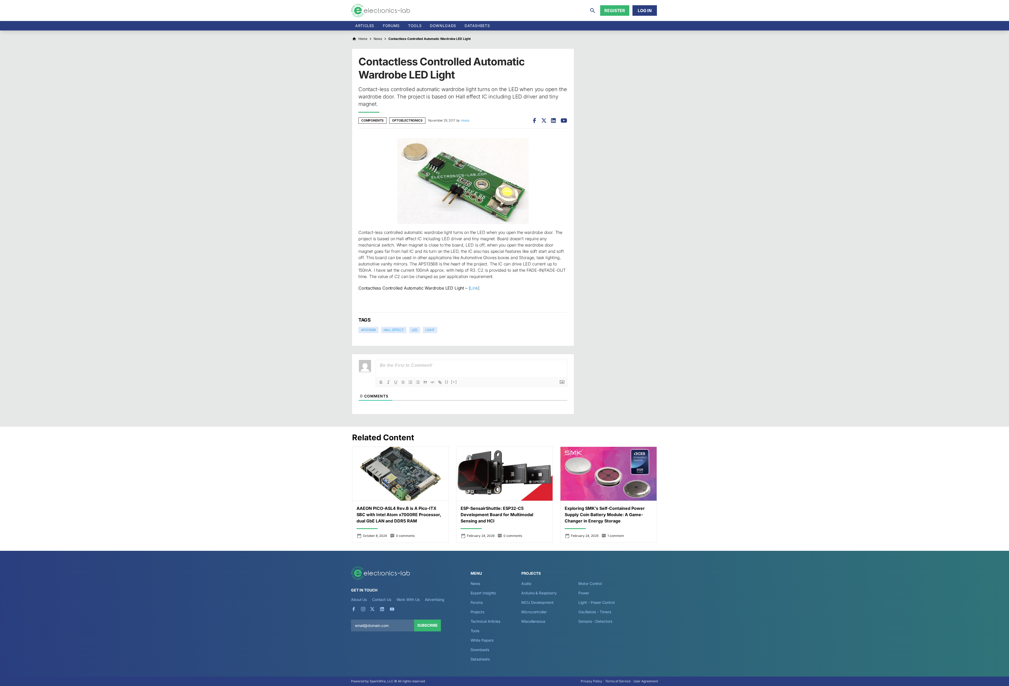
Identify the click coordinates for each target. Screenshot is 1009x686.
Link (474, 288)
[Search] (592, 10)
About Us (359, 599)
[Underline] (395, 382)
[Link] (440, 382)
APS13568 (368, 330)
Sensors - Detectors (595, 621)
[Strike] (403, 382)
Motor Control (590, 583)
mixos (465, 120)
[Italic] (388, 382)
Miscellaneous (533, 621)
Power (583, 593)
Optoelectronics (407, 120)
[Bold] (381, 382)
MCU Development (537, 602)
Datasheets (477, 25)
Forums (391, 25)
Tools (414, 25)
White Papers (482, 640)
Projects (477, 612)
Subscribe (427, 625)
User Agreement (646, 681)
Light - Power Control (596, 602)
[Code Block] (432, 382)
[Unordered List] (417, 382)
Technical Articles (486, 621)
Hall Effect (394, 330)
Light (430, 330)
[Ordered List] (410, 382)
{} (447, 382)
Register (614, 10)
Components (372, 120)
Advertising (434, 599)
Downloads (480, 649)
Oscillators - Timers (594, 612)
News (475, 583)
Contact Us (381, 599)
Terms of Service (618, 681)
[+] (454, 382)
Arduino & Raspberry (539, 593)
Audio (526, 583)
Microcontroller (534, 612)
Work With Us (408, 599)
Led (415, 330)
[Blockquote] (425, 382)
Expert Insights (483, 593)
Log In (645, 10)
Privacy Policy (591, 681)
